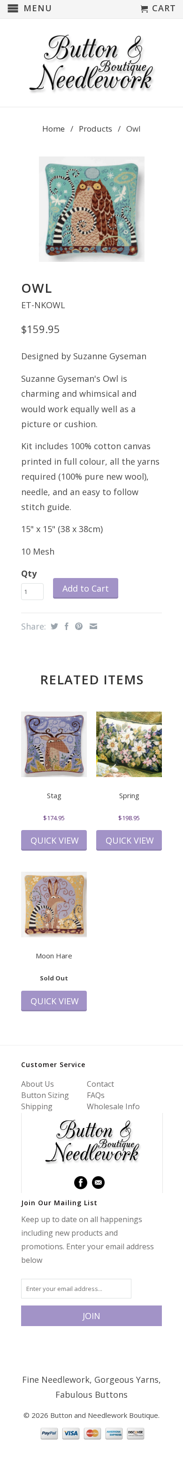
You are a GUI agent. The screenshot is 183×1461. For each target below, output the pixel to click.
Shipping (37, 1106)
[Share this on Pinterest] (78, 626)
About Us (37, 1084)
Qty (29, 573)
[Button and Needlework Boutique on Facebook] (80, 1182)
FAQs (96, 1095)
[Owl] (91, 209)
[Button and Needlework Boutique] (91, 63)
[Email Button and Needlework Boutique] (98, 1182)
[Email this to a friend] (92, 626)
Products (95, 128)
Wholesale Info (113, 1106)
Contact (100, 1084)
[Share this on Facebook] (65, 626)
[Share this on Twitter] (53, 626)
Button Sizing (45, 1095)
